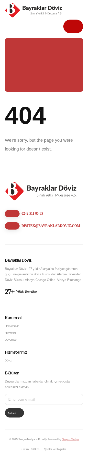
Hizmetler (10, 332)
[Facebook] (9, 305)
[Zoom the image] (41, 184)
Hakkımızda (12, 326)
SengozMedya (70, 439)
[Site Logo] (34, 10)
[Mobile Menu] (73, 26)
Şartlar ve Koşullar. (55, 449)
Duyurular (11, 339)
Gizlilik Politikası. (31, 449)
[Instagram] (26, 305)
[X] (18, 305)
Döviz (8, 360)
